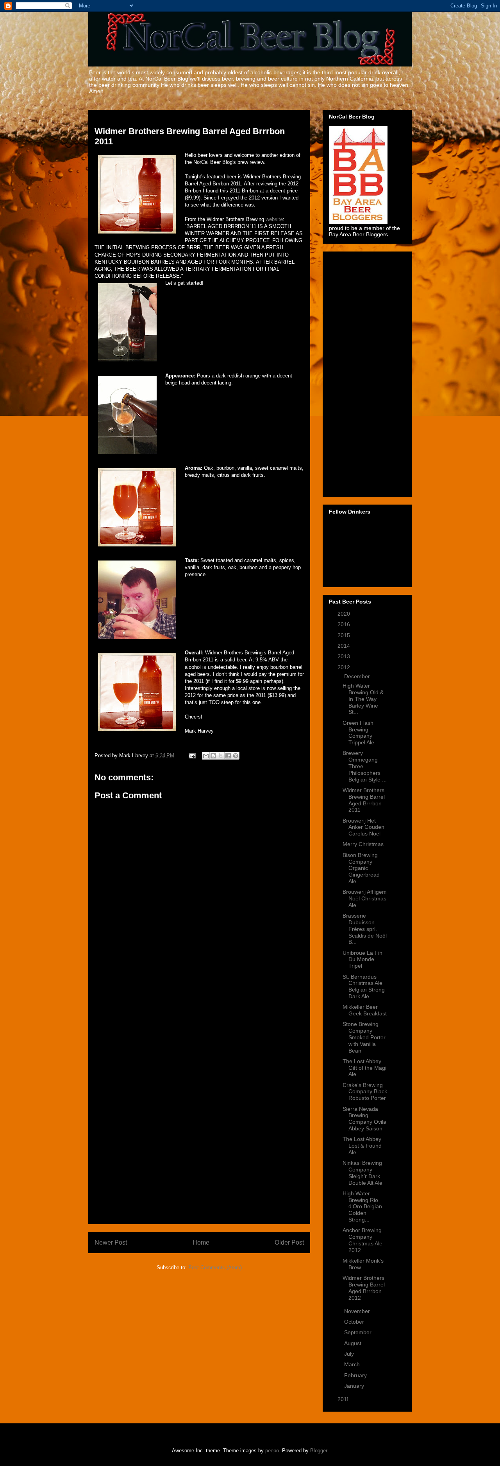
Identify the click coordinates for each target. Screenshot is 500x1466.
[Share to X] (221, 756)
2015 (345, 635)
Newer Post (111, 1242)
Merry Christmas (363, 844)
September (358, 1332)
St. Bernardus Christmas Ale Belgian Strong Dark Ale (364, 986)
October (355, 1322)
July (349, 1354)
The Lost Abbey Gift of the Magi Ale (364, 1068)
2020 (345, 614)
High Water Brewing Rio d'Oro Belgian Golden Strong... (362, 1206)
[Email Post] (191, 755)
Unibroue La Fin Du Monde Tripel (362, 959)
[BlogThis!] (213, 756)
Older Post (289, 1242)
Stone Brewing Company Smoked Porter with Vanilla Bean (364, 1037)
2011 (344, 1399)
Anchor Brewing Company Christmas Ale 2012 (362, 1240)
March (352, 1364)
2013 (345, 656)
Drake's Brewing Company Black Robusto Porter (365, 1091)
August (353, 1343)
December (357, 676)
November (357, 1311)
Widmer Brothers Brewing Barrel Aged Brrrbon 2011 (364, 800)
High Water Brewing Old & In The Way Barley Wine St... (363, 699)
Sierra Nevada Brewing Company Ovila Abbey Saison (364, 1119)
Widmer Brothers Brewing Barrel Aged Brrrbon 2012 (364, 1288)
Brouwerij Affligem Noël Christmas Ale (365, 898)
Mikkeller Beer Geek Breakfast (365, 1010)
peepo (272, 1450)
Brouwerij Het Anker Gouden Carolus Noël (363, 827)
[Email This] (206, 756)
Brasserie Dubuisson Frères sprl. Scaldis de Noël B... (365, 929)
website (274, 219)
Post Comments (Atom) (215, 1267)
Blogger (318, 1450)
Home (201, 1242)
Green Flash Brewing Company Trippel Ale (358, 733)
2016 (345, 624)
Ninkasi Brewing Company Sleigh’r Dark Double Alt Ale (362, 1173)
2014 (345, 646)
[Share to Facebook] (228, 756)
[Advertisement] (199, 1100)
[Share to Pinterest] (235, 756)
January (355, 1386)
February (356, 1375)
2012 (345, 667)
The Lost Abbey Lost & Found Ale (362, 1145)
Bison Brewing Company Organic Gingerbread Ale (361, 868)
